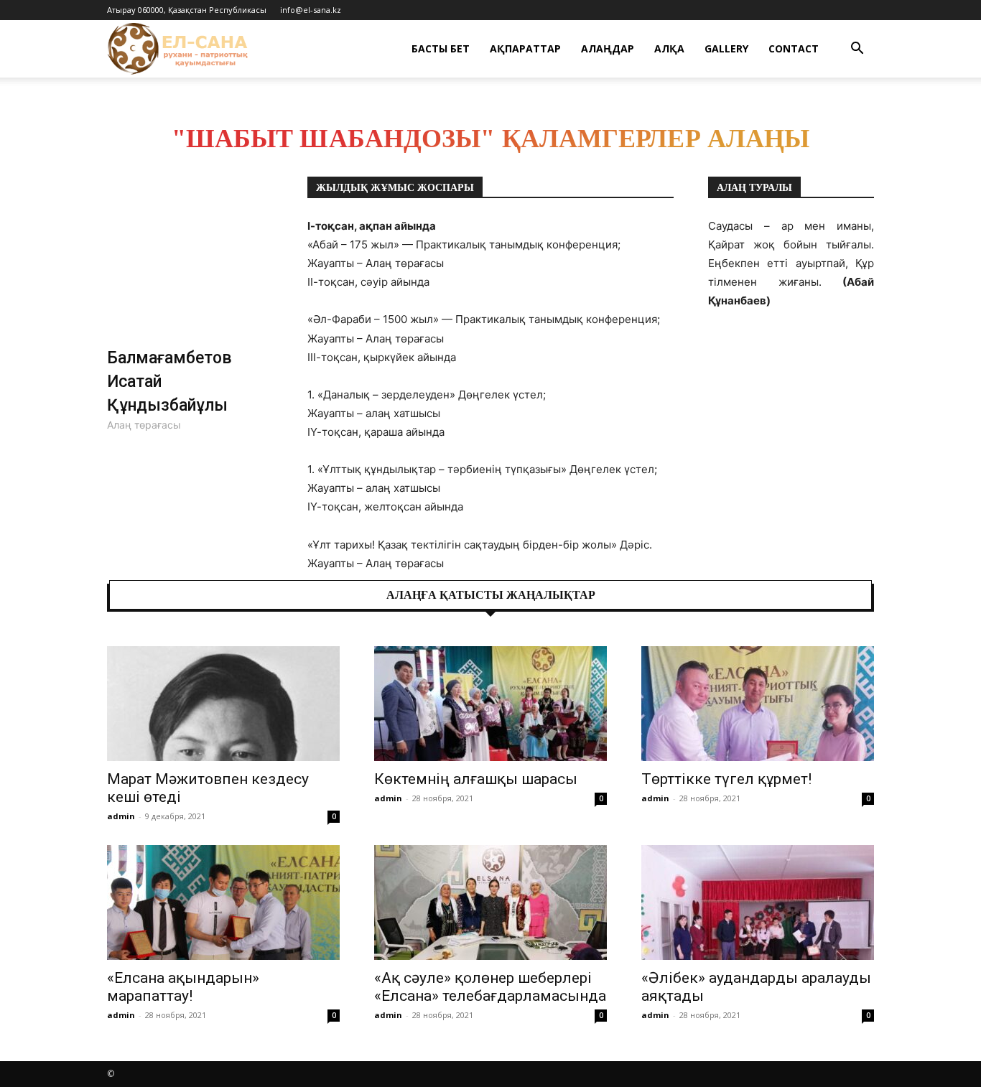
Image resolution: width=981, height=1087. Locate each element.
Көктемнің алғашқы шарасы (475, 779)
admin (121, 816)
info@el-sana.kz (310, 9)
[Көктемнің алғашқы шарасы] (490, 703)
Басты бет (441, 48)
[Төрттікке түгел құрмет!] (757, 703)
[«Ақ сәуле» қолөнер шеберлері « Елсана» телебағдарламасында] (490, 902)
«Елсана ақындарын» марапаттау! (183, 986)
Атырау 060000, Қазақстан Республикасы (186, 9)
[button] (857, 50)
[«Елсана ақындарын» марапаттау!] (223, 902)
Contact (793, 48)
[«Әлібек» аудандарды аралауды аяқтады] (757, 902)
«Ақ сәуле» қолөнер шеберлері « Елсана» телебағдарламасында (490, 986)
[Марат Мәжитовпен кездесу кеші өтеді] (223, 703)
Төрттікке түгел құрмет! (726, 779)
